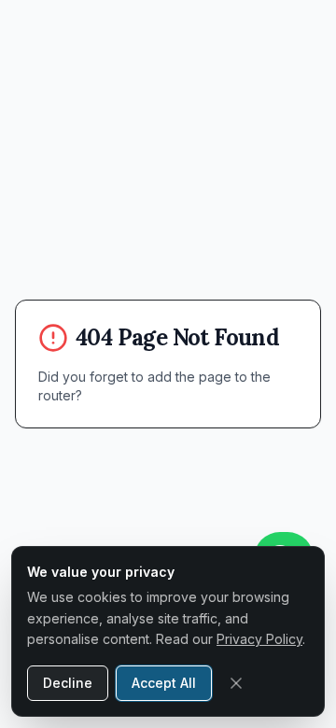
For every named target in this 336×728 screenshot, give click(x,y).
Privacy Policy (259, 639)
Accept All (164, 683)
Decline (67, 683)
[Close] (236, 683)
